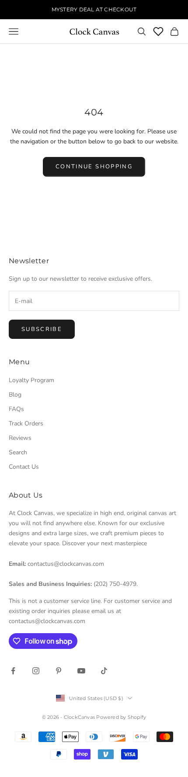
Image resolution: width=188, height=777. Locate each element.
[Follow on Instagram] (35, 670)
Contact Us (24, 467)
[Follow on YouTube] (81, 670)
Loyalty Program (31, 380)
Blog (15, 394)
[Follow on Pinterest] (58, 670)
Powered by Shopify (121, 717)
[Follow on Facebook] (13, 670)
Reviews (20, 438)
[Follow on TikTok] (104, 670)
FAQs (16, 409)
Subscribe (41, 329)
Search (18, 452)
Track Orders (26, 423)
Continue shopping (94, 167)
